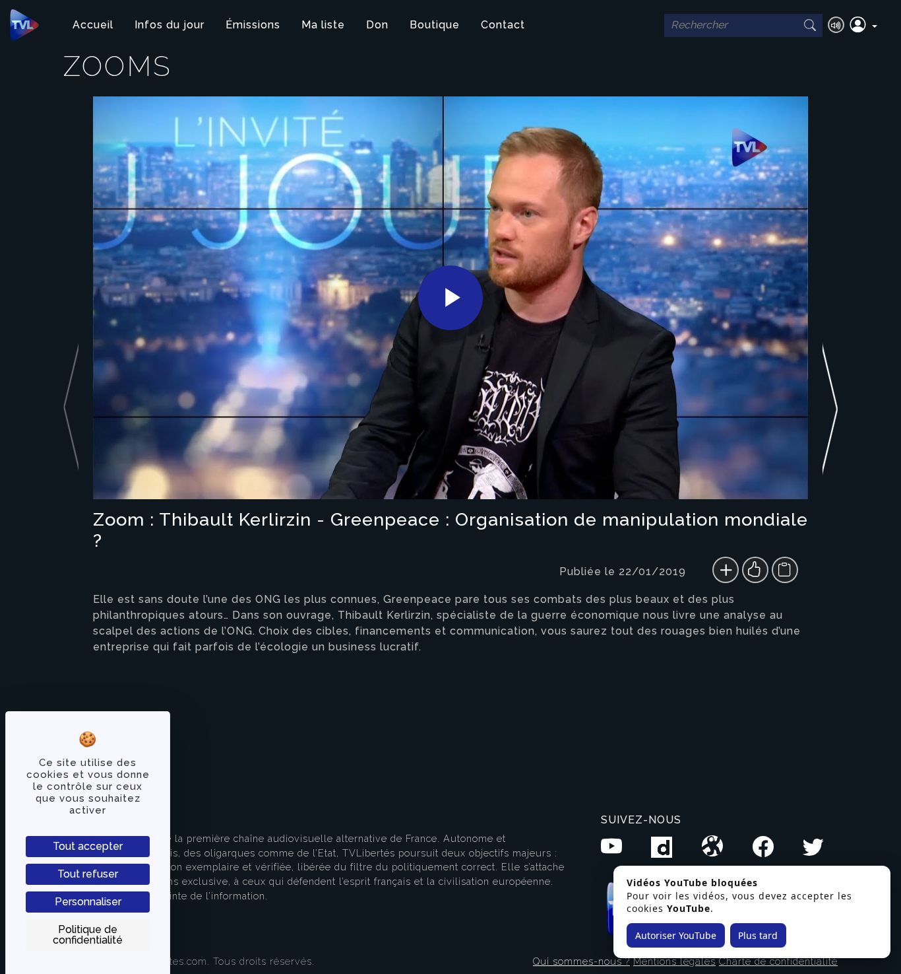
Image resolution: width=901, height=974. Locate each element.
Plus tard (758, 935)
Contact (503, 24)
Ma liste (323, 24)
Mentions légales (674, 961)
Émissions (253, 24)
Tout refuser (87, 874)
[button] (863, 25)
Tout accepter (88, 846)
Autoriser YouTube (675, 935)
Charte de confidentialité (778, 961)
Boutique (435, 24)
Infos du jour (169, 24)
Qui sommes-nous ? (581, 961)
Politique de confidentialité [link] (88, 934)
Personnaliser (88, 901)
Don (377, 24)
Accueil (93, 24)
